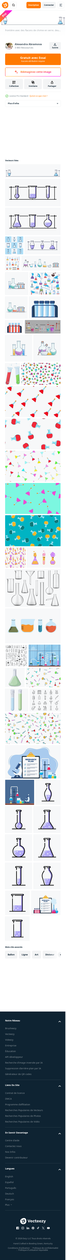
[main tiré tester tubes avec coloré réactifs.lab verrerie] (32, 742)
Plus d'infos (13, 102)
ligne (25, 1202)
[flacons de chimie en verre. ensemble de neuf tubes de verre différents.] (14, 245)
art (36, 1202)
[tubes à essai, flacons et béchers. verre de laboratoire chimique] (32, 704)
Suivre (55, 47)
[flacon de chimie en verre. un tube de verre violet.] (17, 982)
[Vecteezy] (5, 5)
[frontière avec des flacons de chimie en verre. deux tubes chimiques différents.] (32, 170)
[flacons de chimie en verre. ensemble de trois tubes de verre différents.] (32, 192)
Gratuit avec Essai (33, 59)
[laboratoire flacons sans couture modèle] (15, 652)
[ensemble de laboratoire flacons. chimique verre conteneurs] (22, 674)
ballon (11, 1202)
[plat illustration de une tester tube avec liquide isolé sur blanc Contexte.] (40, 440)
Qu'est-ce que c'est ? (38, 96)
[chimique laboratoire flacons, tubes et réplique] (16, 772)
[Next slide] (53, 1203)
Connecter (49, 5)
